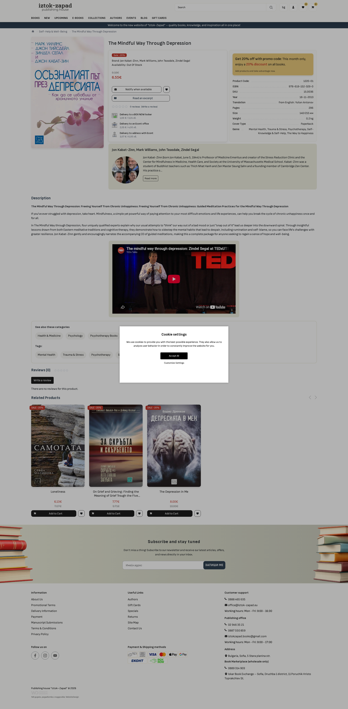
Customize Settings (174, 362)
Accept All (174, 355)
